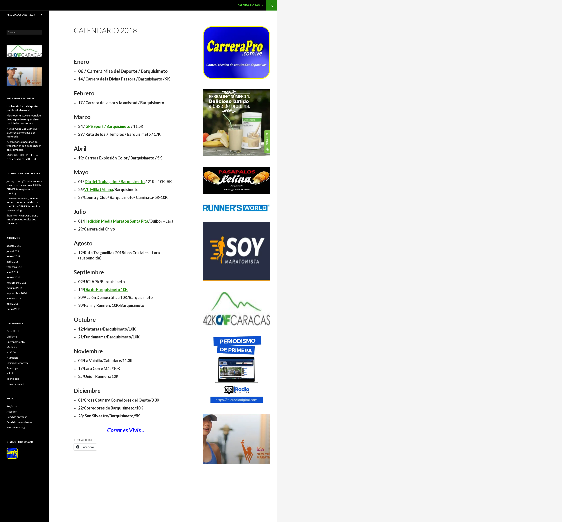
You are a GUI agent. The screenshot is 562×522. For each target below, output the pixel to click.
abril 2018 (12, 261)
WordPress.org (16, 427)
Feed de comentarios (19, 422)
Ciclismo (12, 336)
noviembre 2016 (16, 282)
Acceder (12, 411)
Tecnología (13, 378)
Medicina (12, 347)
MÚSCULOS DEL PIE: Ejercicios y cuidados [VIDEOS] (22, 219)
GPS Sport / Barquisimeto (107, 126)
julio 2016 (12, 303)
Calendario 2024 (249, 5)
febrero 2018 (14, 266)
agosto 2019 (14, 245)
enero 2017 (13, 277)
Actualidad (13, 331)
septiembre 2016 (17, 293)
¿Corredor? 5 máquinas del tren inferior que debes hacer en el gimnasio (24, 145)
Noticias (11, 352)
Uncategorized (15, 384)
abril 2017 (12, 272)
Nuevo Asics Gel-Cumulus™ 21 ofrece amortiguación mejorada (23, 132)
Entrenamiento (16, 341)
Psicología (12, 368)
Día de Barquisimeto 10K (106, 289)
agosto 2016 (14, 298)
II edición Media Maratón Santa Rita (116, 221)
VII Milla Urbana (98, 189)
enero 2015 (13, 309)
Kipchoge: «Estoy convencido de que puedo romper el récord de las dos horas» (24, 119)
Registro (11, 406)
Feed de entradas (17, 416)
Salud (10, 373)
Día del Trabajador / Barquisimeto (115, 181)
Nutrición (12, 357)
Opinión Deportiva (17, 363)
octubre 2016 (14, 288)
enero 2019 (13, 256)
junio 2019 (13, 251)
